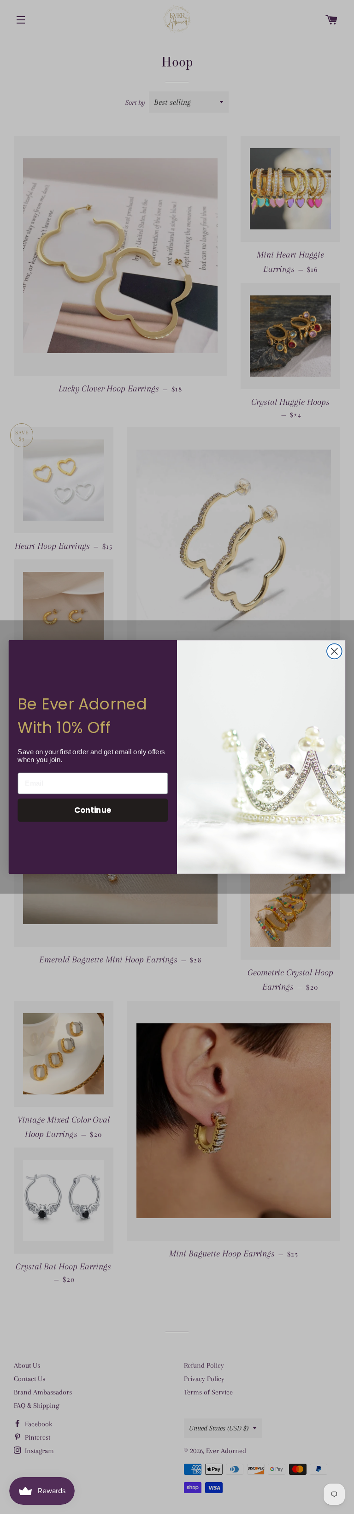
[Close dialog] (334, 651)
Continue (93, 810)
